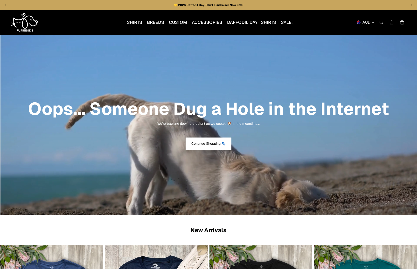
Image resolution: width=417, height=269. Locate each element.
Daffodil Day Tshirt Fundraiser (208, 5)
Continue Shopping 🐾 (208, 143)
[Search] (381, 22)
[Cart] (402, 22)
